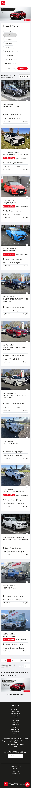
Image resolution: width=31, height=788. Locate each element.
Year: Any (9, 47)
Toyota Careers (15, 773)
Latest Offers (15, 718)
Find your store (15, 756)
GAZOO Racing (15, 769)
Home (15, 708)
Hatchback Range (15, 729)
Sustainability (15, 731)
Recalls (15, 717)
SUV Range (15, 726)
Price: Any (9, 31)
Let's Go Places (15, 710)
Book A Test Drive (15, 713)
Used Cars (15, 722)
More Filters (9, 64)
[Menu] (28, 3)
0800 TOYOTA (15, 744)
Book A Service (15, 720)
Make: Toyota (10, 35)
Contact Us (15, 746)
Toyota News (15, 711)
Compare (15, 715)
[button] (27, 784)
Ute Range (15, 727)
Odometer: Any (10, 51)
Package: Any (10, 59)
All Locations (10, 55)
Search (22, 68)
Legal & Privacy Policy (15, 766)
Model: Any (9, 39)
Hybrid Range (15, 724)
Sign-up (15, 733)
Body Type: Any (11, 43)
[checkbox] (27, 101)
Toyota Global (15, 771)
